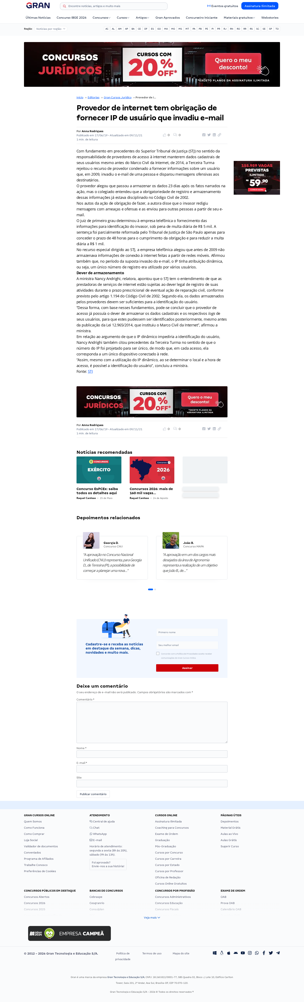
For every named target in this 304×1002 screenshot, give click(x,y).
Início (80, 97)
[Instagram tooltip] (250, 953)
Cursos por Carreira (168, 858)
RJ (225, 29)
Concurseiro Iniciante (202, 17)
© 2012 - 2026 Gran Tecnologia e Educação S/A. (61, 953)
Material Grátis (231, 827)
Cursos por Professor (169, 871)
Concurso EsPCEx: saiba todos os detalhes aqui (97, 491)
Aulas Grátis (229, 840)
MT (187, 29)
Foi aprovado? (108, 864)
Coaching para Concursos (172, 827)
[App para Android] (236, 953)
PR (218, 29)
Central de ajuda (103, 821)
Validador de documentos (41, 846)
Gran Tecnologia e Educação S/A (125, 977)
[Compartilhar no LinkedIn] (213, 135)
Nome (81, 748)
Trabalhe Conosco (36, 865)
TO (277, 29)
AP (126, 29)
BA (133, 29)
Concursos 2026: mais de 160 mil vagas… (151, 491)
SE (264, 29)
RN (231, 29)
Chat (95, 827)
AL (113, 29)
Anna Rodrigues (92, 131)
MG (173, 29)
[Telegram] (278, 953)
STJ (90, 371)
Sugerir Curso (230, 846)
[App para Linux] (222, 953)
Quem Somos (33, 821)
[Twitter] (271, 953)
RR (244, 29)
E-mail (82, 762)
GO (159, 29)
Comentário (85, 699)
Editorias (93, 97)
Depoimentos (230, 821)
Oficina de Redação (168, 877)
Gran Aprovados (168, 17)
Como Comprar (34, 833)
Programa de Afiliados (39, 858)
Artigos (141, 17)
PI (213, 29)
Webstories (269, 17)
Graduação (162, 840)
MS (180, 29)
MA (166, 29)
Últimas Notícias (38, 17)
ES (152, 29)
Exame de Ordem (166, 833)
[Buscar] (64, 7)
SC (257, 29)
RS (251, 29)
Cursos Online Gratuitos (171, 883)
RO (238, 29)
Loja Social (31, 840)
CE (139, 29)
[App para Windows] (215, 953)
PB (200, 29)
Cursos (122, 17)
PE (206, 29)
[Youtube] (243, 953)
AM (120, 29)
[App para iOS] (229, 953)
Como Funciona (34, 827)
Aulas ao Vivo (229, 833)
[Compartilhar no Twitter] (208, 135)
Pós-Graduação (165, 846)
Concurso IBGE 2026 (71, 17)
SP (270, 29)
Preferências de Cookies (40, 871)
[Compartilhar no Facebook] (203, 135)
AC (106, 29)
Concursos (100, 17)
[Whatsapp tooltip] (257, 953)
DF (145, 29)
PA (194, 29)
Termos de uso (152, 953)
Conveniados (32, 852)
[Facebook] (264, 953)
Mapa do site (181, 953)
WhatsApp (99, 833)
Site (79, 777)
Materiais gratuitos (238, 17)
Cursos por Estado (167, 865)
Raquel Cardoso (86, 498)
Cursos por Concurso (169, 852)
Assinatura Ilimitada (260, 6)
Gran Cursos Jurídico (118, 97)
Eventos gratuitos (224, 6)
